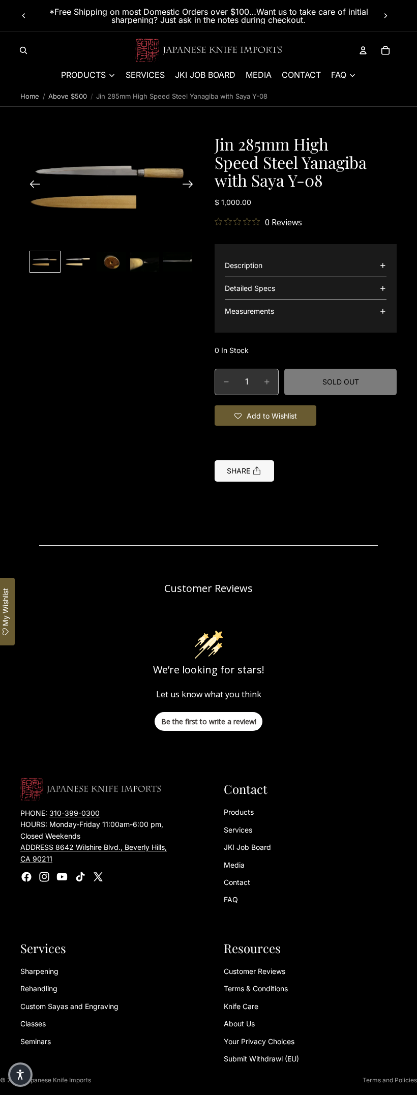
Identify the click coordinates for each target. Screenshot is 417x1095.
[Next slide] (385, 16)
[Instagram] (44, 877)
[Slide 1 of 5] (45, 261)
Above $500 (67, 96)
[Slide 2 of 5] (78, 261)
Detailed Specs (250, 288)
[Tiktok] (80, 877)
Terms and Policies (390, 1080)
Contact (237, 882)
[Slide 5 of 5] (177, 261)
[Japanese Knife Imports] (208, 50)
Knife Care (241, 1006)
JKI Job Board (247, 847)
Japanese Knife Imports (57, 1080)
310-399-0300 (74, 813)
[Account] (363, 50)
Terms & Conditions (256, 988)
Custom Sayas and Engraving (69, 1006)
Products (239, 812)
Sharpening (39, 971)
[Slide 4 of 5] (144, 261)
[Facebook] (26, 877)
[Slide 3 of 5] (111, 261)
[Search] (23, 50)
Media (234, 864)
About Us (239, 1023)
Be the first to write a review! (208, 721)
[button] (111, 185)
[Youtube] (62, 877)
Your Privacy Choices (259, 1041)
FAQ (231, 899)
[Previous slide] (24, 16)
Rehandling (38, 988)
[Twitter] (98, 877)
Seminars (35, 1041)
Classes (33, 1023)
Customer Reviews (254, 971)
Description (243, 265)
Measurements (249, 311)
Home (29, 96)
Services (238, 829)
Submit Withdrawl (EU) (261, 1058)
